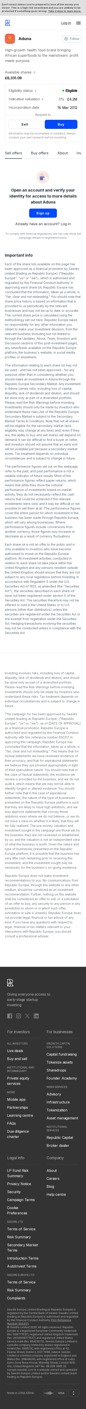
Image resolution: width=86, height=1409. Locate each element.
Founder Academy (62, 1078)
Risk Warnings (39, 402)
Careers (53, 1178)
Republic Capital (60, 1137)
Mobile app (16, 1099)
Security (14, 1192)
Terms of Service (21, 1229)
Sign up (43, 213)
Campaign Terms (21, 1200)
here (39, 320)
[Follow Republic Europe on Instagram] (18, 1016)
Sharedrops (56, 1070)
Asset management (62, 1118)
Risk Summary (19, 1237)
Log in (66, 224)
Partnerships (17, 1107)
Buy (61, 124)
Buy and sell (17, 1058)
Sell (24, 124)
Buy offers (40, 153)
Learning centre (20, 1115)
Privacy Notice (19, 1184)
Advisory (54, 1094)
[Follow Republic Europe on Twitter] (27, 1016)
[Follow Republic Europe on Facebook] (9, 1016)
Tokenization (57, 1110)
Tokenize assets (60, 1062)
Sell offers (13, 153)
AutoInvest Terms (21, 1266)
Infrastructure (58, 1102)
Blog (50, 1186)
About (62, 153)
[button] (78, 23)
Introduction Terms (23, 1258)
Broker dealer (58, 1145)
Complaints (16, 1298)
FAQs (11, 1123)
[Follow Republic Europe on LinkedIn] (36, 1016)
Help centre (56, 1194)
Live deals (15, 1051)
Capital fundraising (62, 1054)
